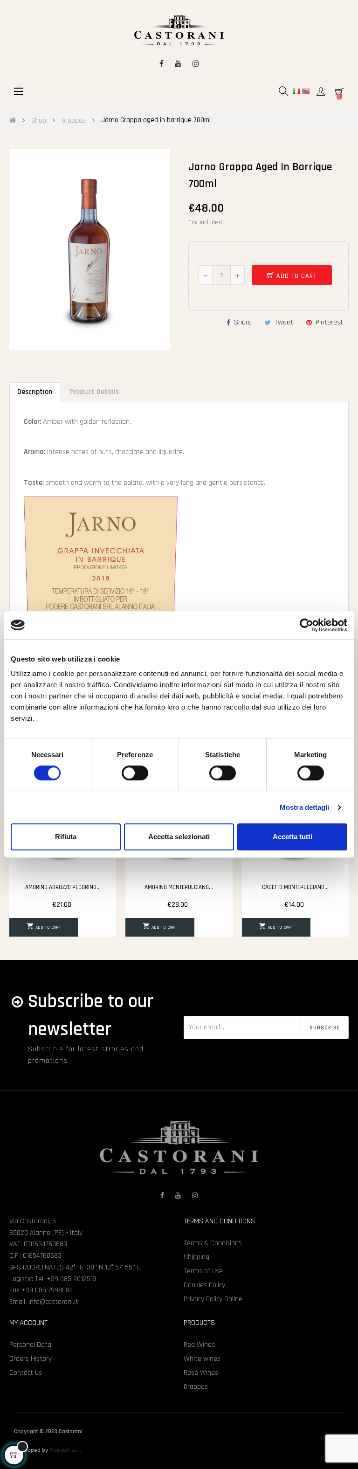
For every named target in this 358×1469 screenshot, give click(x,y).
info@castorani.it (53, 1302)
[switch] (135, 773)
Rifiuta (65, 837)
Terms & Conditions (213, 1243)
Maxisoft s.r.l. (65, 1450)
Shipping (196, 1257)
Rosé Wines (201, 1373)
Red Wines (199, 1345)
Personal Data (30, 1345)
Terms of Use (203, 1271)
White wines (202, 1359)
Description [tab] (34, 392)
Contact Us (25, 1373)
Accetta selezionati (179, 837)
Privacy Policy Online (213, 1299)
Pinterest (329, 322)
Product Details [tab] (94, 392)
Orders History (30, 1359)
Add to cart (295, 276)
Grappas (196, 1387)
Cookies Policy (204, 1285)
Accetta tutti (292, 837)
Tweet (284, 322)
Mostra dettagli (305, 807)
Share (243, 322)
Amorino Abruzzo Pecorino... (63, 887)
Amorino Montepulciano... (179, 887)
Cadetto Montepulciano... (295, 887)
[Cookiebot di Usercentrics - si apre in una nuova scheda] (306, 625)
